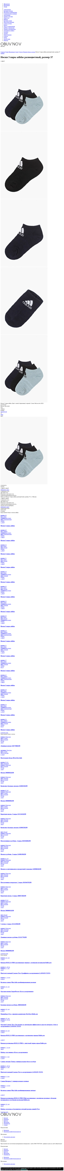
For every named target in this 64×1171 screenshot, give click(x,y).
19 (1, 411)
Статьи (5, 1125)
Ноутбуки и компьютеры (10, 12)
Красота (6, 40)
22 (2, 411)
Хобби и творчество (9, 27)
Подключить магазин (9, 1137)
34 (6, 411)
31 (5, 411)
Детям (5, 6)
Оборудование (7, 34)
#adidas (2, 53)
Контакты (6, 1130)
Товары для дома (8, 16)
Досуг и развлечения (9, 26)
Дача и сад (6, 18)
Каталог (6, 1118)
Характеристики (5, 508)
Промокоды (7, 1123)
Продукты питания (9, 22)
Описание (3, 509)
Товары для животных (10, 29)
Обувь (5, 37)
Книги (5, 25)
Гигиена (6, 32)
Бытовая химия (8, 20)
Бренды (6, 1120)
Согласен (23, 1169)
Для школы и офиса (9, 30)
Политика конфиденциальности (12, 1131)
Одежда (6, 36)
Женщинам (7, 4)
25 (3, 411)
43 (2, 414)
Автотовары (7, 15)
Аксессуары (7, 39)
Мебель (6, 19)
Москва (3, 46)
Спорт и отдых (8, 23)
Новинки (6, 1119)
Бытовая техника (8, 11)
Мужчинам (7, 5)
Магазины (6, 1122)
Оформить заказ (5, 489)
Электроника (7, 9)
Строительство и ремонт (10, 13)
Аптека (6, 33)
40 (1, 414)
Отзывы (3, 511)
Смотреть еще (4, 732)
